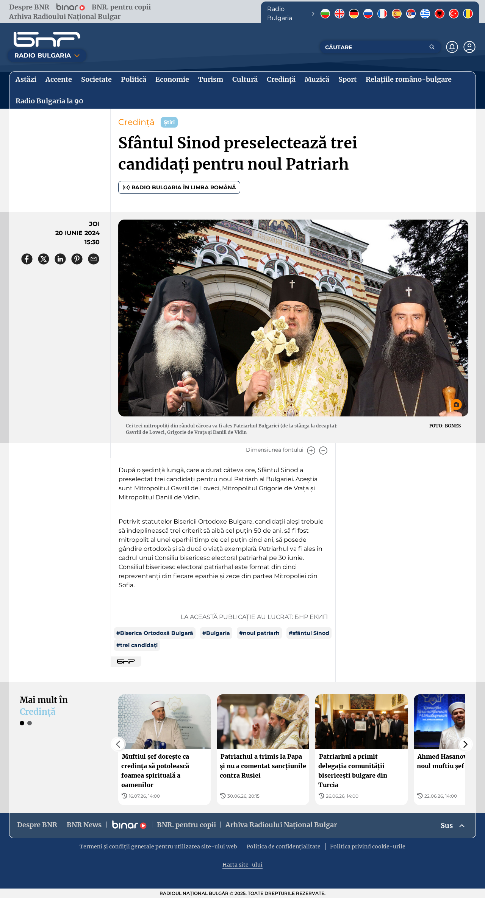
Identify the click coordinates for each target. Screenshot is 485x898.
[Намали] (323, 450)
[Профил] (469, 47)
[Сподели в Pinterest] (77, 259)
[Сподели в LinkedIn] (60, 259)
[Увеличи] (311, 450)
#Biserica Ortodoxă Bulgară (154, 633)
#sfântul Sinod (309, 633)
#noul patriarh (259, 633)
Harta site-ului (242, 864)
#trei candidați (137, 645)
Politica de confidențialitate (284, 846)
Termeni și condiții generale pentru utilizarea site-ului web (158, 846)
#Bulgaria (216, 633)
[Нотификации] (452, 47)
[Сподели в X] (44, 259)
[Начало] (47, 39)
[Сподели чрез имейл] (94, 259)
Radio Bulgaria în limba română (183, 187)
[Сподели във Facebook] (27, 259)
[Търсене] (432, 47)
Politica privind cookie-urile (367, 846)
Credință (136, 122)
